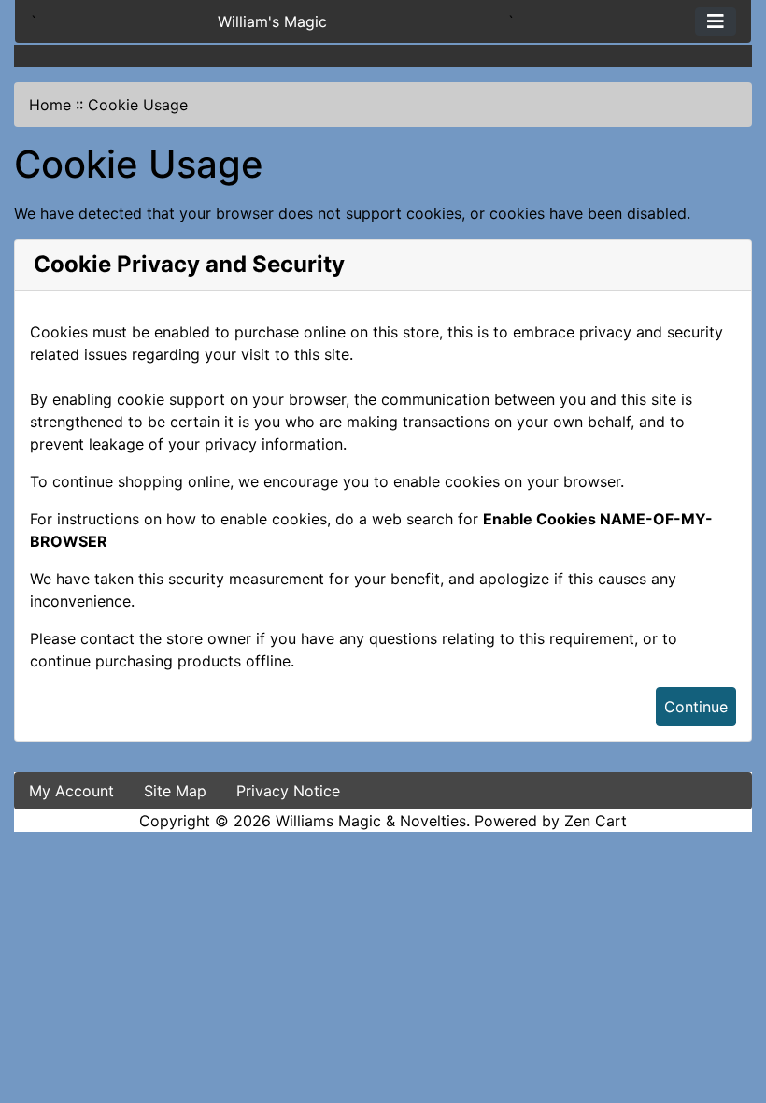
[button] (731, 1010)
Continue (696, 706)
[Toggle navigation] (715, 21)
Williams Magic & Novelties (371, 820)
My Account (71, 790)
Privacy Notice (288, 790)
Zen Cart (595, 820)
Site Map (175, 790)
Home (50, 104)
